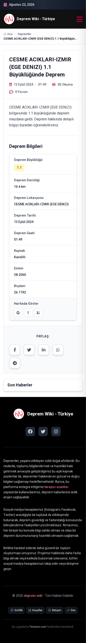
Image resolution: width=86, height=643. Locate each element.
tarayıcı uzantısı (56, 487)
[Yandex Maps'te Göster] (28, 313)
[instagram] (56, 431)
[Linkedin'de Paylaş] (43, 349)
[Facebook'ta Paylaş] (14, 349)
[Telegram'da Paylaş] (14, 363)
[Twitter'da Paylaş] (29, 349)
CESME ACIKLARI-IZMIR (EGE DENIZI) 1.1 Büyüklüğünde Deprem (40, 38)
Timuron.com (37, 626)
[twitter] (43, 431)
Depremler (24, 34)
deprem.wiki (33, 595)
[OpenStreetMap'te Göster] (38, 313)
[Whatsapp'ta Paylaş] (58, 349)
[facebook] (30, 431)
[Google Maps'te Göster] (18, 313)
